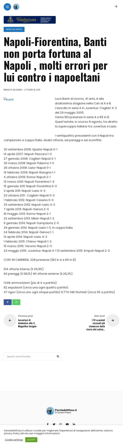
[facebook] (8, 302)
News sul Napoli (14, 29)
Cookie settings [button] (14, 439)
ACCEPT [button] (31, 439)
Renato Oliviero (13, 89)
